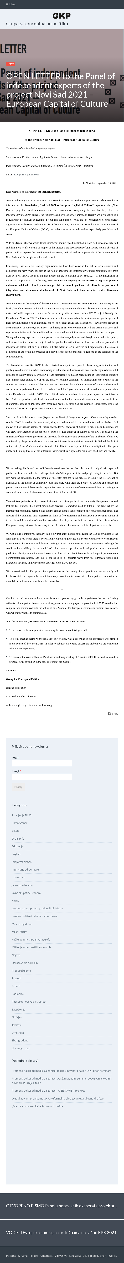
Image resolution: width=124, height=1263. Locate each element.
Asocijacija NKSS (21, 815)
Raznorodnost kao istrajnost (29, 1001)
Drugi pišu (18, 838)
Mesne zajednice (22, 924)
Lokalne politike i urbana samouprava (34, 916)
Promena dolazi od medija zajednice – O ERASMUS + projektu (49, 1090)
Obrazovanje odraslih (25, 963)
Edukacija (17, 846)
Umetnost (18, 1033)
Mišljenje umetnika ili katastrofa (31, 939)
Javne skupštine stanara (26, 893)
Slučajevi (17, 1017)
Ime (15, 758)
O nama (23, 1256)
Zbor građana (20, 1040)
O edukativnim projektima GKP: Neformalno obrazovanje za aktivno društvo (58, 1098)
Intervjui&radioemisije (25, 869)
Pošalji (18, 787)
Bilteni (15, 830)
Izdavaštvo (18, 877)
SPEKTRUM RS (108, 1256)
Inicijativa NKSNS (22, 862)
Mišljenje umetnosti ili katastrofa (31, 947)
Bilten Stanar (19, 823)
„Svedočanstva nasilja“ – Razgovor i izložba (37, 1106)
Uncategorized (21, 1048)
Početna (11, 1256)
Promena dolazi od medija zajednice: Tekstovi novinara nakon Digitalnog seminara (61, 1071)
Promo (16, 986)
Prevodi (16, 978)
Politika (34, 1256)
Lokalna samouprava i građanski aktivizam (37, 908)
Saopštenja (18, 1009)
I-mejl (16, 771)
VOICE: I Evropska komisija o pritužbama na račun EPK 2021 (61, 1232)
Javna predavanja (22, 885)
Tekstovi (16, 1025)
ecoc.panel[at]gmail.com (26, 174)
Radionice (18, 994)
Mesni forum (19, 932)
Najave (16, 955)
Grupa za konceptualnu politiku (37, 23)
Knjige (15, 900)
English (10, 63)
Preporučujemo (21, 970)
